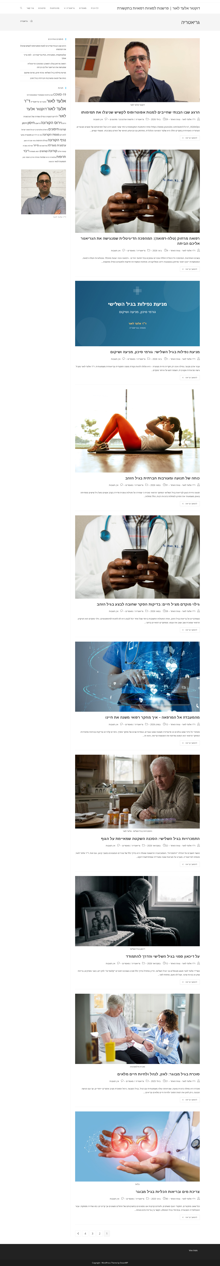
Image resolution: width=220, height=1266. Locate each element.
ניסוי (34, 141)
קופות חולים (62, 151)
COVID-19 (59, 94)
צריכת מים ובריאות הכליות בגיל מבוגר (168, 1191)
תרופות (51, 162)
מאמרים (131, 250)
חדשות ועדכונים (126, 119)
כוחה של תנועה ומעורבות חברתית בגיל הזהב (162, 478)
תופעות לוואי (60, 161)
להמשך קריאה (188, 138)
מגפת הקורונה (50, 134)
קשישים (44, 151)
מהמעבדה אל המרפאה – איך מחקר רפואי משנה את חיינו (152, 717)
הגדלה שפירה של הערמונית (34, 116)
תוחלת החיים (35, 157)
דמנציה (49, 116)
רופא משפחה (34, 151)
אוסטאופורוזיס (32, 95)
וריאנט (37, 123)
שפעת (42, 157)
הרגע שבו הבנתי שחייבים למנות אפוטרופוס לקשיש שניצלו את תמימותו (140, 112)
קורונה (52, 150)
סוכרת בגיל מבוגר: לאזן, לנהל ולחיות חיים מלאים (158, 1073)
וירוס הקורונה (51, 122)
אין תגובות (98, 119)
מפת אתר (193, 1250)
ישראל (23, 130)
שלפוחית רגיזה (51, 157)
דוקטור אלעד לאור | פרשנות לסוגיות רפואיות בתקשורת (158, 8)
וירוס (64, 123)
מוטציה (28, 134)
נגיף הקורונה (57, 140)
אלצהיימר (42, 102)
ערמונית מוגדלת (57, 145)
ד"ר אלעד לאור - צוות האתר (182, 119)
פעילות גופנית (28, 146)
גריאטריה (24, 21)
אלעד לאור (56, 101)
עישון (25, 141)
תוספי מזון (26, 157)
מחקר (23, 135)
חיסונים (53, 129)
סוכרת (30, 141)
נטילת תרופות (41, 140)
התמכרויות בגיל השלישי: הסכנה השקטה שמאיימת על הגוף (150, 838)
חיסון (31, 122)
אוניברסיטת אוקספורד (45, 95)
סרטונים (113, 119)
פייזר (36, 145)
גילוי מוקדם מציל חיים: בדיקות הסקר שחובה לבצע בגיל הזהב (148, 604)
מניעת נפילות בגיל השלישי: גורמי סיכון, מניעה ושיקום (155, 351)
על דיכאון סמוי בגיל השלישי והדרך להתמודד (163, 956)
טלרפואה (29, 130)
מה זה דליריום (37, 135)
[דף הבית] (31, 21)
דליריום (55, 116)
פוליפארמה (43, 146)
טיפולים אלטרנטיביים (40, 130)
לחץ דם (63, 134)
